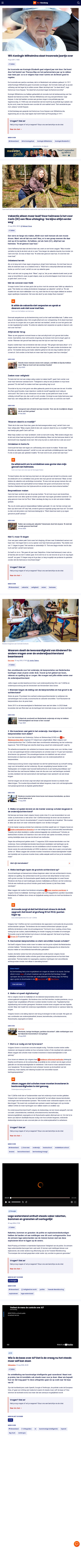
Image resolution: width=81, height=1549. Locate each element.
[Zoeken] (78, 2)
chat (22, 974)
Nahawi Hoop (27, 226)
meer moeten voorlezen (56, 890)
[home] (40, 2)
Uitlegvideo (12, 1365)
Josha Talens (34, 660)
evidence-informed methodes (52, 1059)
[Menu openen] (2, 2)
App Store (42, 979)
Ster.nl (46, 146)
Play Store (55, 979)
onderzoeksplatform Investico (22, 830)
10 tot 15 (14, 937)
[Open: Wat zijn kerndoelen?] (69, 863)
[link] (16, 129)
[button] (12, 64)
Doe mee (11, 660)
